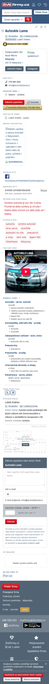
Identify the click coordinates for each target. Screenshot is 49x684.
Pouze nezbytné (12, 679)
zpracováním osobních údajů (28, 543)
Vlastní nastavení (31, 679)
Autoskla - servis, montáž (18, 302)
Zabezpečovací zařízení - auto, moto (23, 335)
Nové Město (11, 55)
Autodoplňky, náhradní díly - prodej (23, 323)
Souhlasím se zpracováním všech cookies (23, 674)
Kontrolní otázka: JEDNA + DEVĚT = (23, 507)
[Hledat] (28, 19)
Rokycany (9, 59)
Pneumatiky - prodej (15, 352)
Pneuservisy (11, 345)
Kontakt (34, 102)
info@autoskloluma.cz (19, 85)
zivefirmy (13, 625)
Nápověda (27, 600)
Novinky (6, 604)
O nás (5, 609)
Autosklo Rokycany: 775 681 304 (24, 107)
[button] (33, 4)
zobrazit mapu (14, 68)
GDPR (24, 609)
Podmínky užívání (11, 596)
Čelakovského (12, 52)
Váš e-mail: (10, 489)
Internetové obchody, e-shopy (20, 365)
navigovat (32, 68)
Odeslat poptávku (13, 102)
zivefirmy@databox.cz (32, 620)
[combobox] (16, 12)
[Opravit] (36, 27)
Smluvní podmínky (11, 600)
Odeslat (11, 521)
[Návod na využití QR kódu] (17, 572)
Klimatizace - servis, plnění (18, 374)
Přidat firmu (41, 12)
